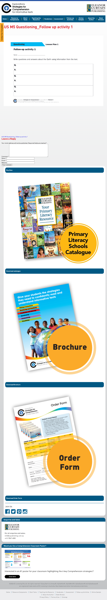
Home (5, 19)
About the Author (91, 19)
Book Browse (101, 19)
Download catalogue (13, 271)
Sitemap (64, 597)
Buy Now (9, 170)
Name (4, 158)
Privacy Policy (44, 597)
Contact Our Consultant (2, 32)
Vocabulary (48, 19)
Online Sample (81, 19)
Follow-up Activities (70, 19)
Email (4, 160)
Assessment (58, 19)
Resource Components (14, 19)
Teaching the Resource (36, 19)
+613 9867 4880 (10, 538)
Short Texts (25, 19)
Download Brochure (13, 385)
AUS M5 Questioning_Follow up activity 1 (15, 137)
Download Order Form (14, 498)
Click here (12, 576)
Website (4, 163)
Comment (5, 156)
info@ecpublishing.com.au (14, 536)
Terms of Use (55, 597)
